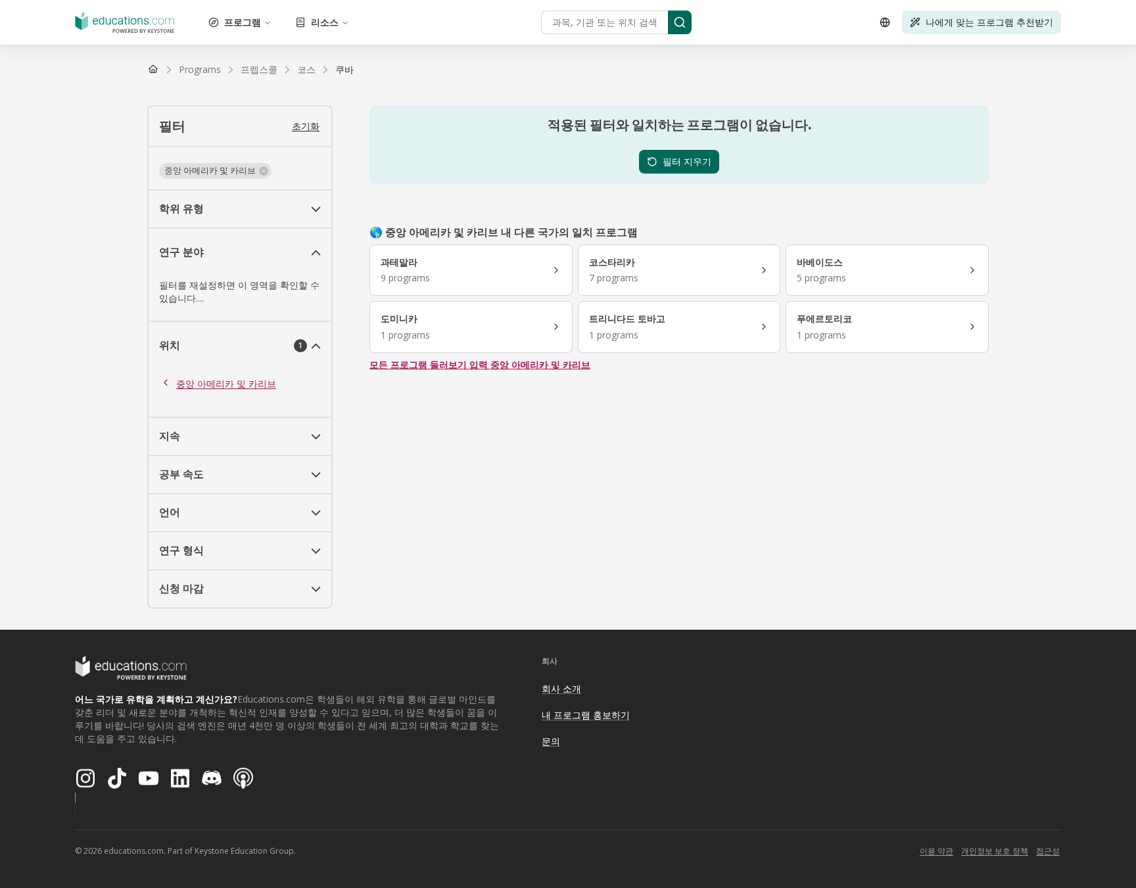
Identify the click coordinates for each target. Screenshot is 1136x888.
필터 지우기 (687, 161)
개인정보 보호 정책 (994, 850)
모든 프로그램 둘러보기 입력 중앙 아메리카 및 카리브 (479, 364)
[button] (215, 171)
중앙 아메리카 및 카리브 (226, 383)
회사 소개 (561, 688)
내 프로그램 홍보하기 (586, 715)
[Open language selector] (885, 22)
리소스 (325, 22)
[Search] (680, 22)
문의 (551, 741)
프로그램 (242, 22)
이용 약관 (936, 850)
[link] (344, 69)
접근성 (1048, 850)
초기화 (306, 126)
